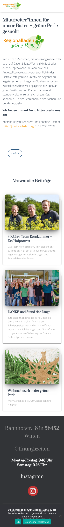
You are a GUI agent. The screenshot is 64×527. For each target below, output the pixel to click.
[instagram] (33, 491)
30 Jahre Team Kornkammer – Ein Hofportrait (30, 239)
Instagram (32, 476)
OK (18, 522)
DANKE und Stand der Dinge (29, 312)
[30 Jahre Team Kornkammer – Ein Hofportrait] (32, 212)
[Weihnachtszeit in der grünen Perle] (32, 366)
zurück (15, 153)
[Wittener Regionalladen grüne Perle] (13, 6)
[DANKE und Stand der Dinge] (32, 287)
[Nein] (59, 516)
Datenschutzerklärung (37, 522)
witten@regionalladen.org (18, 126)
